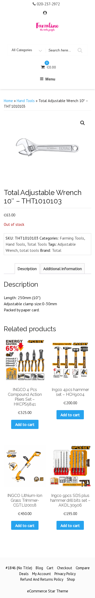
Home (8, 100)
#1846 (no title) (19, 567)
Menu (50, 79)
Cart (50, 567)
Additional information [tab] (62, 268)
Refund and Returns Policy (41, 579)
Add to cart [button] (24, 424)
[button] (82, 123)
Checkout (64, 567)
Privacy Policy (65, 573)
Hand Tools (26, 100)
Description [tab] (27, 268)
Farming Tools (72, 238)
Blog (39, 567)
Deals (24, 573)
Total (56, 250)
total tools (29, 250)
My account (41, 573)
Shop (71, 579)
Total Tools (37, 244)
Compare (83, 567)
